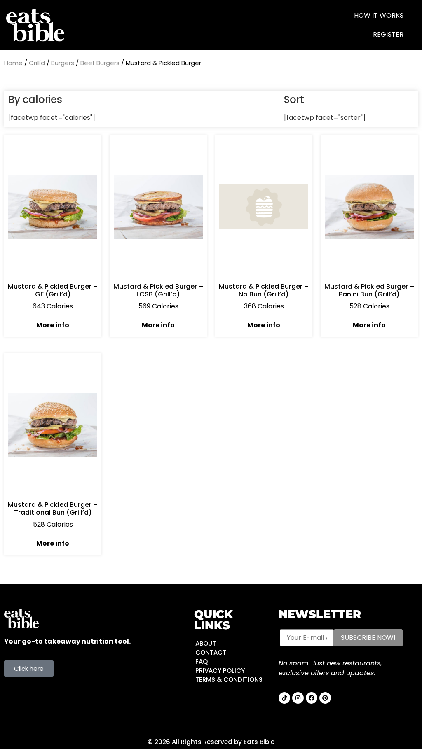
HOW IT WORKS (378, 15)
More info (52, 325)
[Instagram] (298, 698)
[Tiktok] (284, 698)
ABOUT (205, 643)
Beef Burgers (100, 62)
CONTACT (210, 652)
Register (388, 34)
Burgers (62, 62)
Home (13, 62)
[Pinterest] (325, 698)
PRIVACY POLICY (220, 670)
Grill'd (37, 62)
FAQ (201, 661)
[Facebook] (311, 698)
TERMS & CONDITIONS (229, 679)
